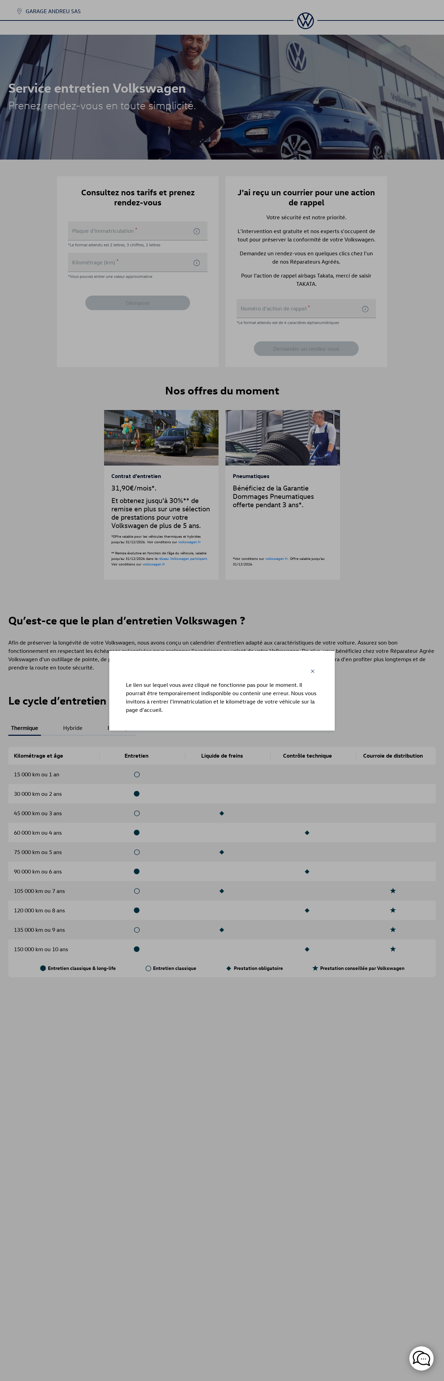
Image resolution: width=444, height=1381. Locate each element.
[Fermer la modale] (312, 671)
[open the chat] (421, 1358)
